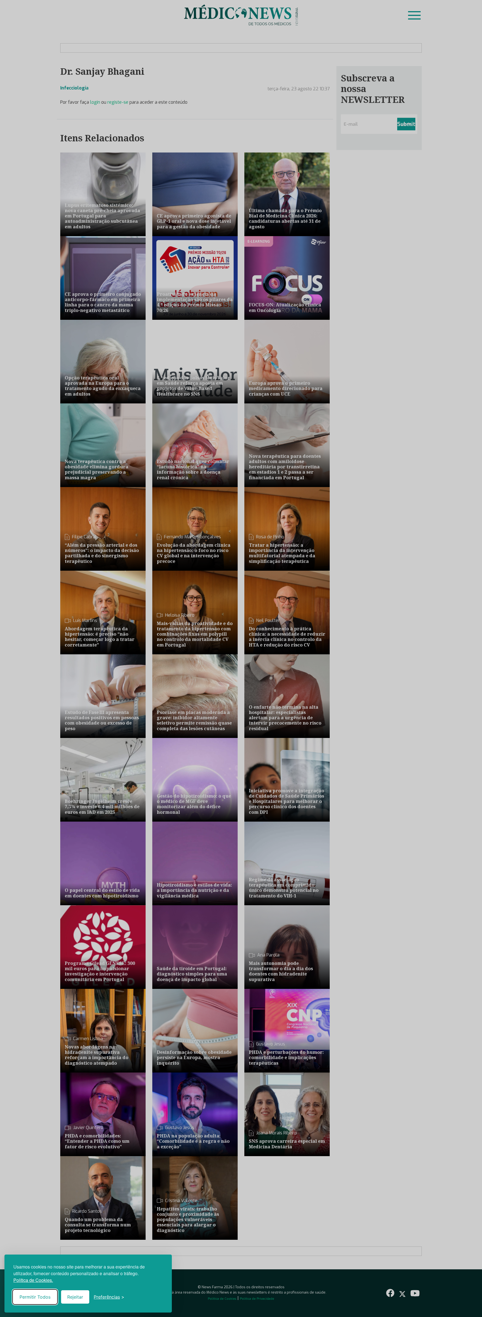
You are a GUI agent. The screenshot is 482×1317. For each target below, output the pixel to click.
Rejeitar (75, 1297)
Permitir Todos (35, 1297)
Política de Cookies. (33, 1280)
